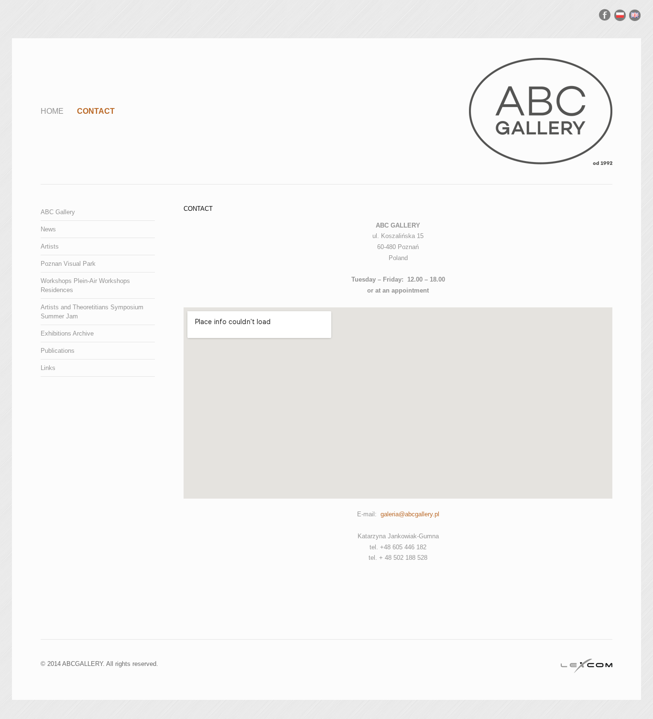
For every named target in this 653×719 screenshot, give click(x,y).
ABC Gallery (58, 212)
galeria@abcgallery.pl (410, 514)
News (48, 229)
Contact (96, 111)
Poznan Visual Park (68, 263)
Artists (50, 246)
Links (48, 367)
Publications (58, 350)
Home (52, 111)
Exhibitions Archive (67, 333)
